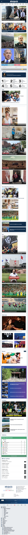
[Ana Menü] (1, 1)
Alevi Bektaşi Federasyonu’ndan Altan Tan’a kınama (15, 86)
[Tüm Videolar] (25, 367)
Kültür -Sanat (6, 512)
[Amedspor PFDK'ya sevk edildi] (14, 290)
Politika (3, 495)
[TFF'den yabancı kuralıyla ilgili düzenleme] (14, 261)
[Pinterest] (6, 490)
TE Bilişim (16, 502)
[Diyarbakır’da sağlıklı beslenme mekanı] (9, 116)
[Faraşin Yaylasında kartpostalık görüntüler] (6, 424)
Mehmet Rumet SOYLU (10, 74)
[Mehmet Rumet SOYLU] (4, 74)
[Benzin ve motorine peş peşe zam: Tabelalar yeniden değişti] (11, 357)
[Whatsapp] (13, 490)
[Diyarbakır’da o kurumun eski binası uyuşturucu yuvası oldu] (14, 375)
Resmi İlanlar (6, 513)
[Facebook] (3, 490)
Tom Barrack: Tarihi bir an (23, 86)
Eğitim (5, 509)
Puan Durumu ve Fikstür (21, 489)
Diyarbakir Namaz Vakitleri (8, 529)
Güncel (14, 84)
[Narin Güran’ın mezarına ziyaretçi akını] (5, 388)
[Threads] (12, 490)
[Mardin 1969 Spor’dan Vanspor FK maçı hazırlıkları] (14, 305)
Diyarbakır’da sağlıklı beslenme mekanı (15, 82)
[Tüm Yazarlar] (25, 71)
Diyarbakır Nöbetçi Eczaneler (21, 486)
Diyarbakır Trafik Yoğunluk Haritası (22, 488)
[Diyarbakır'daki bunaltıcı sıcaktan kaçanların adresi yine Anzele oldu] (6, 429)
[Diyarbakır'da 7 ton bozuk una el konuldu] (14, 133)
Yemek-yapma (6, 516)
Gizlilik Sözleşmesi (16, 495)
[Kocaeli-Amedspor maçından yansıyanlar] (14, 409)
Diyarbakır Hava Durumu (7, 528)
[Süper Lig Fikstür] (25, 458)
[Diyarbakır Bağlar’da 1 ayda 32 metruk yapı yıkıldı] (14, 147)
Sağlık (5, 514)
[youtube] (14, 505)
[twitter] (7, 505)
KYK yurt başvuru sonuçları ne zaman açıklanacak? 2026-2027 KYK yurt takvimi (6, 81)
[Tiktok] (10, 490)
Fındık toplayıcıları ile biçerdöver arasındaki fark (14, 75)
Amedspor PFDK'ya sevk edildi (23, 81)
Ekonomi (5, 510)
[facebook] (4, 505)
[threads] (25, 505)
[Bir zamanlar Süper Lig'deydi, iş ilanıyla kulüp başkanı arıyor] (9, 244)
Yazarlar (4, 71)
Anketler (3, 523)
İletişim (3, 496)
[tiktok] (21, 505)
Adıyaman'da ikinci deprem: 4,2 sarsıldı (6, 86)
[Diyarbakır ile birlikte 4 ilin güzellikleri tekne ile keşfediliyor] (6, 419)
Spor (4, 515)
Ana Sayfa (4, 506)
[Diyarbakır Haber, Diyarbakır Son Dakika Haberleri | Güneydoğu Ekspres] (14, 1)
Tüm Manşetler (19, 490)
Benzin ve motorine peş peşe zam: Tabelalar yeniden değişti (9, 363)
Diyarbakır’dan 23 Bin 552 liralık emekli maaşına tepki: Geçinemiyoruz (10, 102)
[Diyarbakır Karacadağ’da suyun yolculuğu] (14, 162)
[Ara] (26, 1)
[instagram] (11, 505)
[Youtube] (9, 490)
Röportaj (3, 521)
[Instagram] (8, 490)
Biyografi (3, 522)
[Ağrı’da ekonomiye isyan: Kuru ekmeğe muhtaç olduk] (5, 392)
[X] (5, 490)
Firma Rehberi (4, 520)
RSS (3, 500)
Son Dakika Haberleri (20, 491)
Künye (15, 496)
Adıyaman (5, 84)
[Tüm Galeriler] (25, 400)
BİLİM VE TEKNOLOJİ (7, 508)
